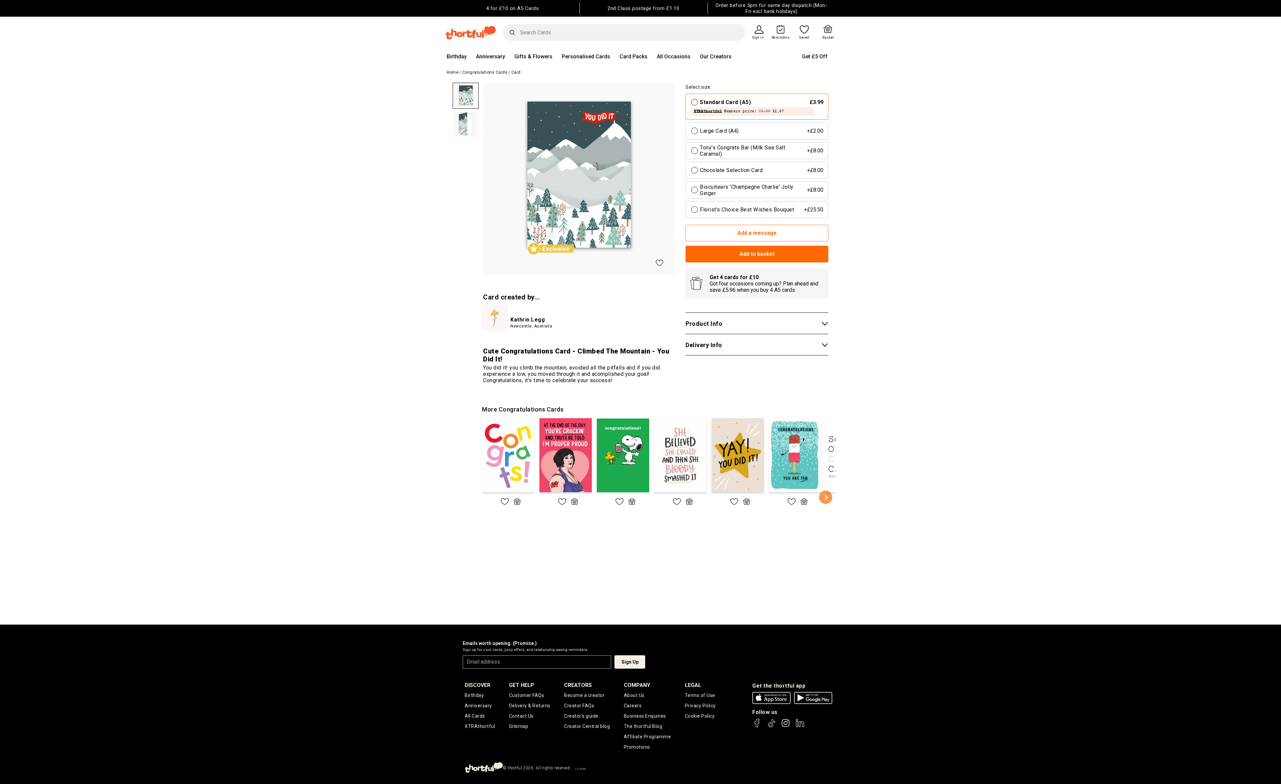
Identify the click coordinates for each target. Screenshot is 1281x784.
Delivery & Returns (529, 705)
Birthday (457, 56)
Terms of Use (700, 695)
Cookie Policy (700, 716)
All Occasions (674, 56)
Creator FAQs (579, 705)
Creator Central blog (587, 726)
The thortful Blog (643, 726)
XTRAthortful (480, 726)
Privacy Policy (700, 705)
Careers (633, 705)
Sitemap (518, 726)
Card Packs (633, 56)
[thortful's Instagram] (786, 726)
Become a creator (584, 695)
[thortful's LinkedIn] (800, 726)
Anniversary (490, 56)
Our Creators (716, 56)
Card (516, 72)
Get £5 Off (815, 56)
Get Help (521, 685)
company (637, 685)
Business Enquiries (645, 716)
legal (693, 685)
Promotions (637, 747)
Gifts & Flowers (533, 56)
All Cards (475, 716)
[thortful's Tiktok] (772, 726)
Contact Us (521, 716)
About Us (634, 695)
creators (578, 685)
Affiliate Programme (647, 736)
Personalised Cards (586, 56)
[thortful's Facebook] (757, 726)
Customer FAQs (526, 695)
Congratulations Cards (485, 72)
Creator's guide (581, 716)
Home (452, 72)
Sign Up (629, 662)
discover (477, 685)
